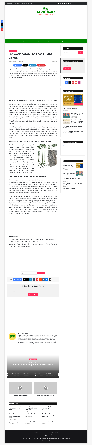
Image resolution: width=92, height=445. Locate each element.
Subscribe (67, 68)
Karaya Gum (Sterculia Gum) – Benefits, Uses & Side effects (16, 408)
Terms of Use (78, 436)
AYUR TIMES (47, 432)
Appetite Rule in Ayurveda (15, 422)
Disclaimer (64, 436)
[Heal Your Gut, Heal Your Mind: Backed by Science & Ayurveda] (66, 115)
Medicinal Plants (23, 47)
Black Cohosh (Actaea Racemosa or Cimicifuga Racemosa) (48, 415)
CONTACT (67, 438)
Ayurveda (32, 41)
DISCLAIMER (30, 438)
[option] (33, 364)
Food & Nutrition (41, 41)
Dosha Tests (9, 3)
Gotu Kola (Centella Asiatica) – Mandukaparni (33, 414)
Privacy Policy (70, 436)
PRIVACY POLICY (37, 438)
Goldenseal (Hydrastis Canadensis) (47, 407)
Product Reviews (51, 41)
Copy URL (41, 273)
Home (17, 41)
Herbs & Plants (16, 47)
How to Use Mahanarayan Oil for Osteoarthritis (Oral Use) (73, 108)
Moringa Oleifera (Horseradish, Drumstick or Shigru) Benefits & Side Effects (15, 415)
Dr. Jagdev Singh (13, 61)
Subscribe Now (32, 294)
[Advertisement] (46, 27)
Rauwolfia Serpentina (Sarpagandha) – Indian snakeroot (32, 408)
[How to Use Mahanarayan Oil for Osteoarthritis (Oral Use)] (79, 165)
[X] (21, 346)
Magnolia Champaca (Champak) (33, 364)
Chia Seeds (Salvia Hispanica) (49, 422)
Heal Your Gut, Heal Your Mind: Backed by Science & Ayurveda (77, 115)
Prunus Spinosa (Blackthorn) (33, 422)
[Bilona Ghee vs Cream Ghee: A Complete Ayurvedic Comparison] (66, 121)
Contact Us (17, 3)
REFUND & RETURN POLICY (55, 438)
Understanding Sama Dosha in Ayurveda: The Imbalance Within (73, 132)
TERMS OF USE (45, 438)
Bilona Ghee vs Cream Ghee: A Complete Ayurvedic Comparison (77, 121)
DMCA (63, 438)
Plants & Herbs (24, 41)
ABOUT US (24, 438)
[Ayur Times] (46, 11)
